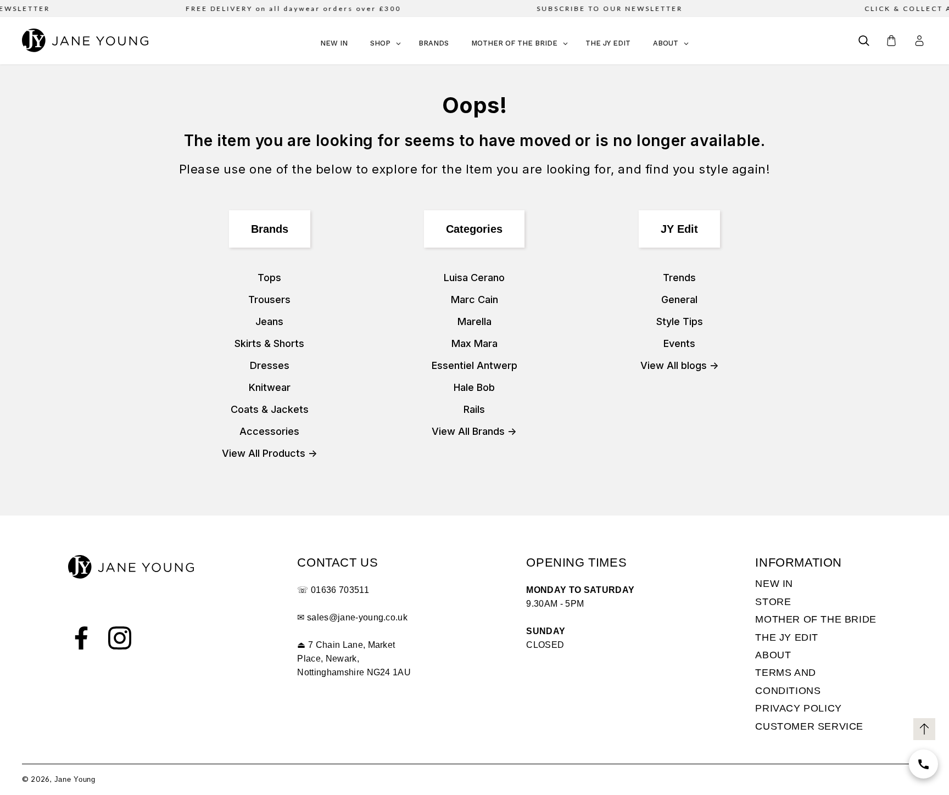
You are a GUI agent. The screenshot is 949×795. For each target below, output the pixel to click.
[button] (864, 40)
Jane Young (75, 779)
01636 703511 (340, 590)
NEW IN (774, 583)
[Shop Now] (923, 764)
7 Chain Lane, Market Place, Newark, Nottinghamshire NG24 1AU (354, 658)
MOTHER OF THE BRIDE (815, 619)
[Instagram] (120, 638)
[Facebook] (81, 638)
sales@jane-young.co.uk (357, 617)
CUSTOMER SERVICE (809, 726)
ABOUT (773, 655)
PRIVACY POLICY (798, 708)
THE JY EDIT (786, 637)
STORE (773, 601)
